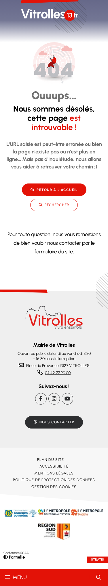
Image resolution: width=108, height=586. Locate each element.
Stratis (97, 559)
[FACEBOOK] (41, 399)
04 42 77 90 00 (58, 372)
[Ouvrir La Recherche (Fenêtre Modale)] (98, 577)
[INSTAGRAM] (54, 399)
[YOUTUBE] (67, 399)
